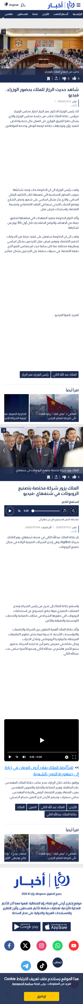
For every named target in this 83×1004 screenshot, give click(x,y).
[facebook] (9, 946)
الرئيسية (77, 13)
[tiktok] (42, 966)
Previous (79, 450)
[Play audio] (10, 511)
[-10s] (64, 510)
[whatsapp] (58, 946)
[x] (25, 946)
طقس (9, 13)
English (14, 4)
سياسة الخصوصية (22, 983)
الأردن (45, 13)
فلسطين (22, 13)
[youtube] (74, 946)
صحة (35, 13)
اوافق (41, 996)
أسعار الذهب (60, 13)
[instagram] (41, 946)
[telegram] (26, 966)
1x (19, 510)
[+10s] (73, 510)
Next (4, 450)
